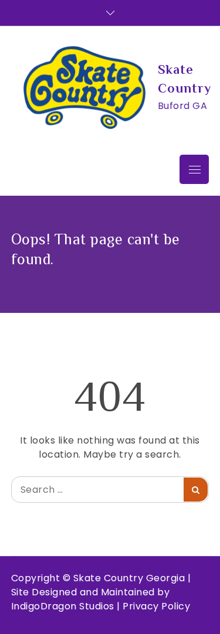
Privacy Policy (156, 606)
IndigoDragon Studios (62, 606)
